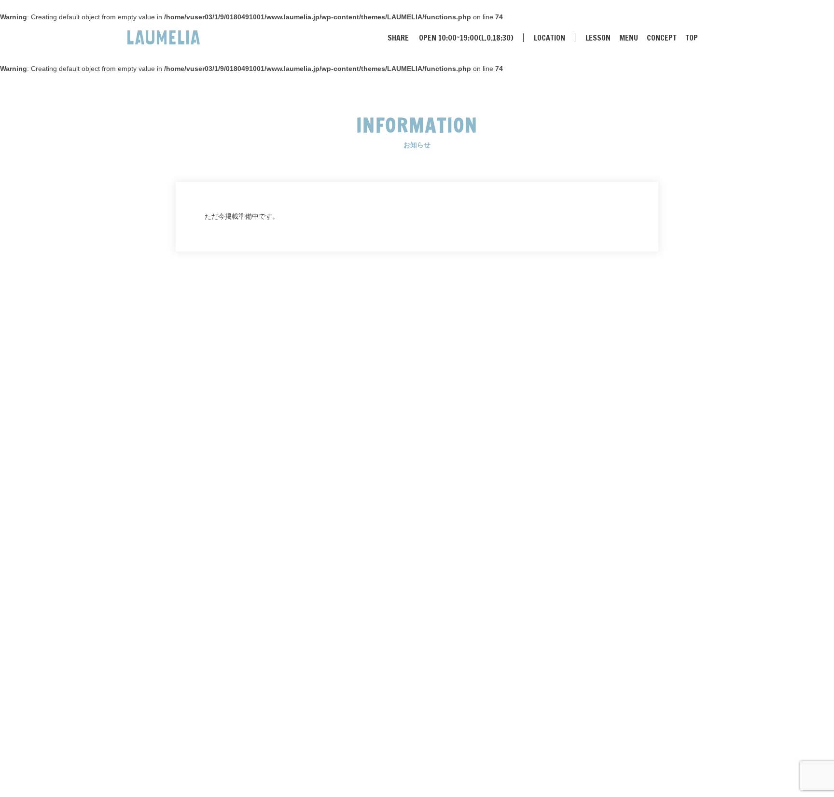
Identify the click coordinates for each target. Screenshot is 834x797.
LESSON (598, 37)
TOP (691, 37)
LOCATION (549, 37)
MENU (628, 37)
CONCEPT (662, 37)
